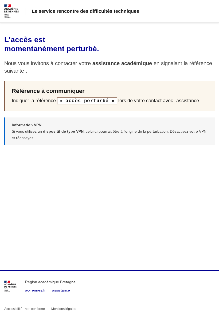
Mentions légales (63, 309)
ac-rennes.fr (35, 290)
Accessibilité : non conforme (24, 309)
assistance (61, 290)
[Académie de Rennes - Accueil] (10, 286)
